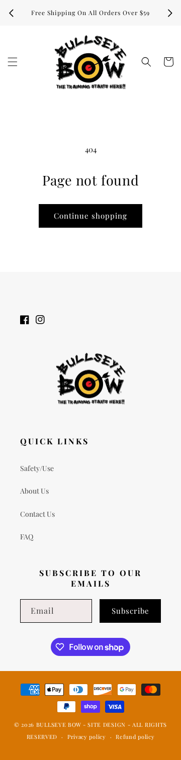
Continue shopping (90, 216)
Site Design (106, 724)
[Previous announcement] (11, 13)
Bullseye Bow (58, 724)
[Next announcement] (170, 13)
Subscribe (130, 611)
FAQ (26, 536)
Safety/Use (37, 468)
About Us (34, 491)
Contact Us (37, 514)
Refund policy (135, 736)
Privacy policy (86, 736)
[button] (13, 62)
